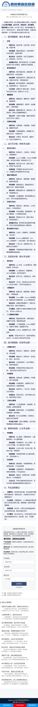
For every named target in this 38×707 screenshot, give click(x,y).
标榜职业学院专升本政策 (14, 593)
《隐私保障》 (19, 587)
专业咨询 (20, 705)
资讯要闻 (19, 10)
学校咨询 (6, 705)
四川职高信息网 (11, 10)
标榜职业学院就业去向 (14, 595)
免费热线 (32, 705)
